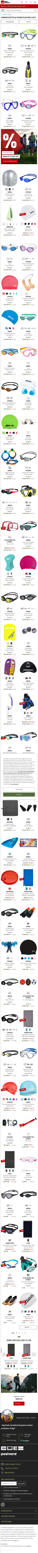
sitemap (29, 1546)
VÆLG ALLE (18, 794)
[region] (19, 776)
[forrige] (4, 1354)
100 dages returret (27, 1435)
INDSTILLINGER (19, 789)
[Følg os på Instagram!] (4, 1505)
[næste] (34, 1354)
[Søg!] (35, 10)
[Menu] (3, 10)
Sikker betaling (11, 1440)
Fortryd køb (6, 1522)
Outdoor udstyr (6, 14)
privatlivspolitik (15, 784)
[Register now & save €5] (19, 1390)
